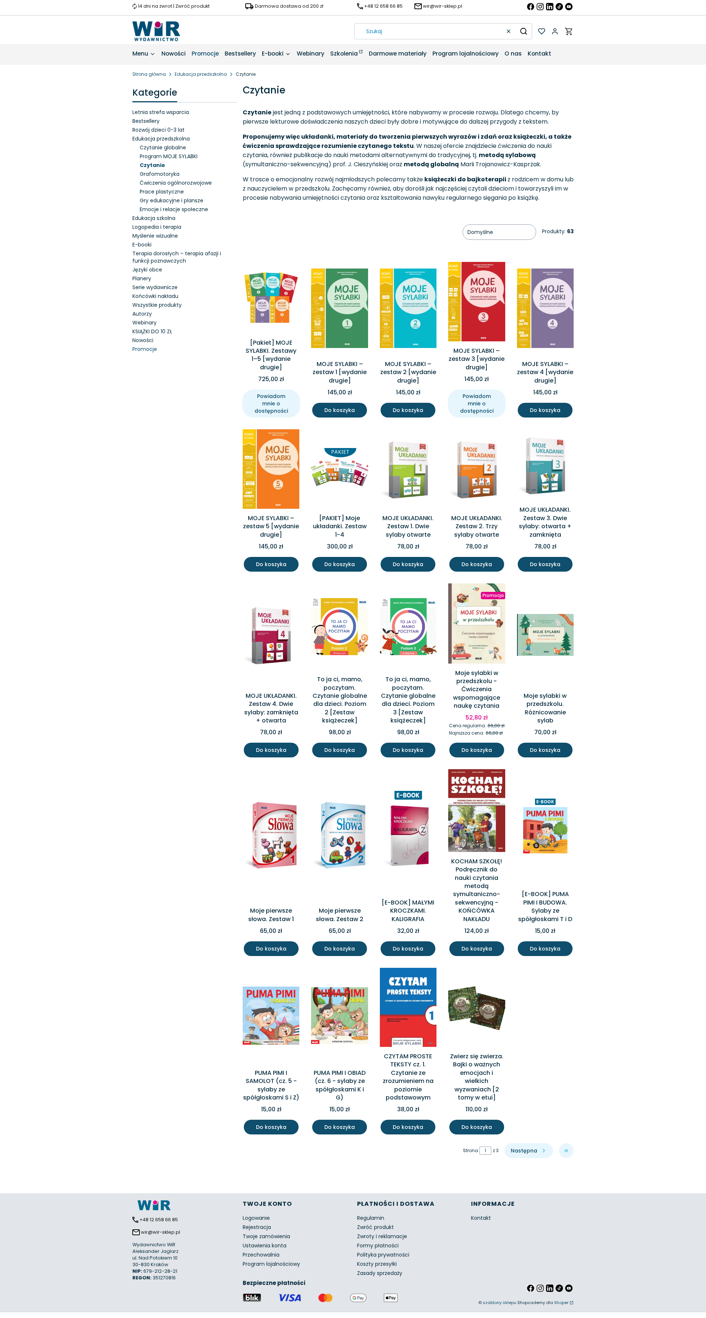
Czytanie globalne (163, 147)
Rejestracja (257, 1227)
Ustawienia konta (264, 1245)
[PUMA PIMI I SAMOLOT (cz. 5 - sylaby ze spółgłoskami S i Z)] (271, 1017)
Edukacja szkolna (153, 218)
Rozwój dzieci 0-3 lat (158, 130)
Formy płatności (378, 1245)
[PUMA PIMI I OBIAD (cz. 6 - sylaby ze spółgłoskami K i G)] (339, 1017)
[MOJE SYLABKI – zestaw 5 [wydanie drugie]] (271, 470)
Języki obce (147, 269)
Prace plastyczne (162, 191)
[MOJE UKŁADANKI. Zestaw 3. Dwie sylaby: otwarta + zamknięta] (545, 466)
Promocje (144, 349)
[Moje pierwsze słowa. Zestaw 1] (271, 836)
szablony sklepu (499, 1302)
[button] (523, 31)
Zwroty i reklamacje (382, 1236)
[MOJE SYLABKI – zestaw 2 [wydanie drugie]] (408, 310)
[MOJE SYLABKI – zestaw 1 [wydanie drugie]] (339, 310)
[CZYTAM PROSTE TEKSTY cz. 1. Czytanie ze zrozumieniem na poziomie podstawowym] (408, 1008)
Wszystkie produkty (157, 305)
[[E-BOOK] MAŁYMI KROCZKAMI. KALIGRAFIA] (408, 832)
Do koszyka (339, 410)
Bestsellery (146, 121)
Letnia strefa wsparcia (160, 112)
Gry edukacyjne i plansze (171, 200)
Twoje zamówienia (266, 1236)
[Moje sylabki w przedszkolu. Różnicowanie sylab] (545, 636)
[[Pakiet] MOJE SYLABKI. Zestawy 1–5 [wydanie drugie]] (271, 298)
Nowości (142, 340)
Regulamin (370, 1218)
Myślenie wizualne (155, 235)
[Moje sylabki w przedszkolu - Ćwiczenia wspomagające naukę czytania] (476, 624)
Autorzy (142, 313)
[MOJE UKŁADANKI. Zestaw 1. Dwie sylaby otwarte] (408, 470)
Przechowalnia (261, 1254)
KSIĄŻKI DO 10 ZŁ (152, 331)
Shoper (561, 1302)
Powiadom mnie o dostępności (271, 403)
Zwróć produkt (375, 1227)
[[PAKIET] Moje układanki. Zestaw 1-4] (339, 470)
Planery (141, 278)
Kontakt (481, 1218)
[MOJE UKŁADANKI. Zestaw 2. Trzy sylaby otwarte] (476, 470)
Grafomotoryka (159, 174)
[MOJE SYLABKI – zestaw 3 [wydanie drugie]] (476, 303)
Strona (470, 1150)
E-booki (141, 244)
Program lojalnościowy (271, 1264)
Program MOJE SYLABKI (168, 156)
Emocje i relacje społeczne (174, 209)
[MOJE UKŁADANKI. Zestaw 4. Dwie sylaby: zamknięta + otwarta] (271, 636)
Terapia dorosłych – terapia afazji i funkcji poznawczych (176, 257)
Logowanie (256, 1218)
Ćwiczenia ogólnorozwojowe (176, 182)
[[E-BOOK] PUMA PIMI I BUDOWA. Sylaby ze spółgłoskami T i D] (545, 828)
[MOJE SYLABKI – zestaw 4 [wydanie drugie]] (545, 310)
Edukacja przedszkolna (201, 74)
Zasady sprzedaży (379, 1273)
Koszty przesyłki (377, 1264)
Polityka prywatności (383, 1254)
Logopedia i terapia (156, 227)
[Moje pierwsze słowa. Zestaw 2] (339, 836)
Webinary (144, 322)
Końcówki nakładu (155, 296)
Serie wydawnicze (155, 287)
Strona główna (149, 74)
